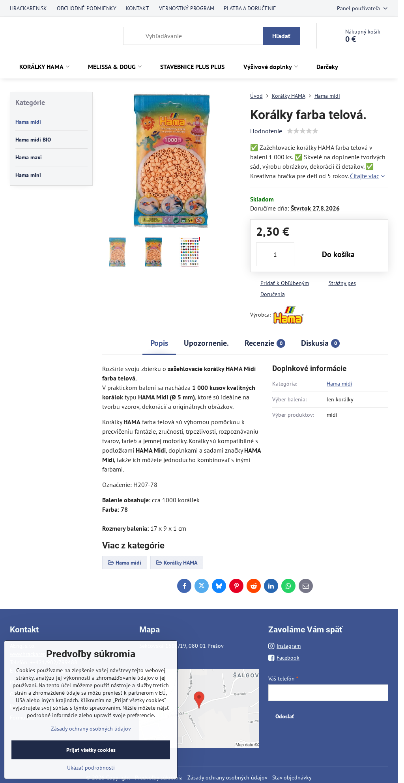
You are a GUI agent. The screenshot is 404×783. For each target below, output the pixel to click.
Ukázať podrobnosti (91, 767)
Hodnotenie (266, 131)
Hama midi (339, 383)
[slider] (302, 131)
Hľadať (281, 36)
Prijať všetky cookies (91, 749)
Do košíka (338, 254)
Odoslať (284, 716)
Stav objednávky (292, 777)
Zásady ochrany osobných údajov (227, 777)
